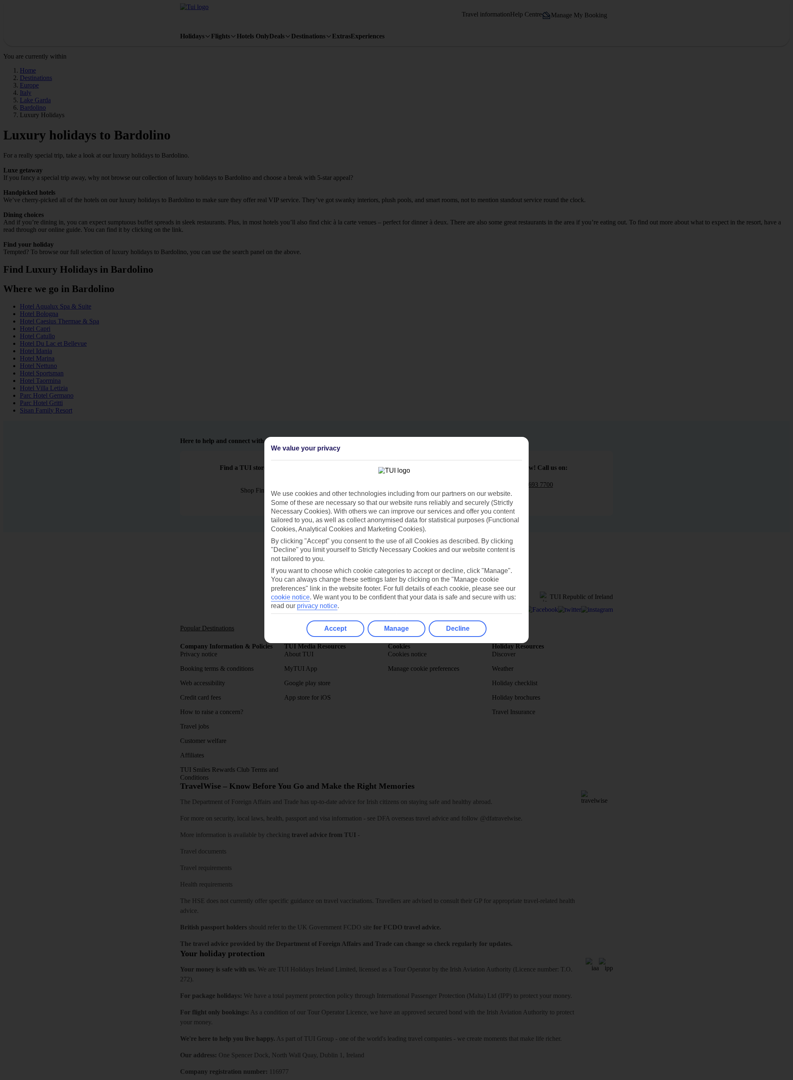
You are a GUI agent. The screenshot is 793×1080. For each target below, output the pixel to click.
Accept (335, 628)
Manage (396, 628)
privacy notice (317, 605)
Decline (458, 628)
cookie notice (290, 597)
